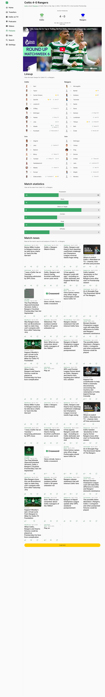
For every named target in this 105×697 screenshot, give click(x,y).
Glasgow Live (86, 270)
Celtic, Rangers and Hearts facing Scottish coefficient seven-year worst (52, 275)
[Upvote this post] (25, 266)
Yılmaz (75, 145)
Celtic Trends (47, 245)
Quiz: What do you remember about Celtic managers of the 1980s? (51, 345)
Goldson (76, 95)
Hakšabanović (37, 163)
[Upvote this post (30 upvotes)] (84, 399)
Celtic (26, 6)
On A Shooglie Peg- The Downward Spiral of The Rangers (91, 293)
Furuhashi (36, 131)
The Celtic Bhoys (66, 290)
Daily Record (27, 245)
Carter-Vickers (37, 95)
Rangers (35, 6)
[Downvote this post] (31, 266)
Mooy (35, 154)
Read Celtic (47, 320)
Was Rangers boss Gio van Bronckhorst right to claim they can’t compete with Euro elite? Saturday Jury (32, 327)
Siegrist (35, 141)
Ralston (35, 150)
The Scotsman (47, 270)
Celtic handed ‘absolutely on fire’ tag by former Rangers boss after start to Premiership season (91, 277)
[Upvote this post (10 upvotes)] (45, 316)
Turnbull (35, 159)
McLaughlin (76, 86)
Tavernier (76, 99)
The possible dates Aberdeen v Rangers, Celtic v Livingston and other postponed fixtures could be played (91, 347)
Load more (62, 545)
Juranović (36, 104)
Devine (75, 154)
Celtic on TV (86, 255)
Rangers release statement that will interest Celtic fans (71, 324)
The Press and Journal (87, 320)
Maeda (35, 167)
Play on (47, 371)
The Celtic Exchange (26, 300)
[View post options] (40, 245)
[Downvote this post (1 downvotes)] (70, 285)
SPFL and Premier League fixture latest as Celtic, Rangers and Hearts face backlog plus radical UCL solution (72, 374)
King (74, 150)
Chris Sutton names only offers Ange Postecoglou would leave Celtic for (71, 296)
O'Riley (35, 108)
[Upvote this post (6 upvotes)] (64, 336)
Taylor (35, 91)
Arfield (75, 159)
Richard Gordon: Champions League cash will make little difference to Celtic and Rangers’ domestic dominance (91, 328)
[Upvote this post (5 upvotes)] (64, 316)
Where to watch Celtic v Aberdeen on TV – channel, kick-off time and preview (91, 260)
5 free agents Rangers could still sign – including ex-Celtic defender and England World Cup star (72, 277)
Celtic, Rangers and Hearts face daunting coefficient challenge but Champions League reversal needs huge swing (72, 252)
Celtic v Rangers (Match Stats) (50, 248)
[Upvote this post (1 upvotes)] (84, 266)
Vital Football (27, 270)
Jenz (34, 145)
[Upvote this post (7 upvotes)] (25, 363)
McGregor (36, 113)
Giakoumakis (37, 176)
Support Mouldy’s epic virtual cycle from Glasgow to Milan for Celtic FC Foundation (31, 356)
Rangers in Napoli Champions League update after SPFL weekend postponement (71, 346)
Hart (34, 86)
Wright (75, 172)
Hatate (35, 117)
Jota (34, 122)
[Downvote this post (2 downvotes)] (51, 316)
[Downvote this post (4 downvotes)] (90, 399)
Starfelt (35, 99)
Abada (35, 126)
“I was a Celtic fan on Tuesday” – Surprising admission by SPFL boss (32, 275)
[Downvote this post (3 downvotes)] (70, 336)
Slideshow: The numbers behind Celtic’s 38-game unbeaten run (51, 325)
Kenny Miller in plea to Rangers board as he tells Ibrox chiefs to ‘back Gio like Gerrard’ (32, 251)
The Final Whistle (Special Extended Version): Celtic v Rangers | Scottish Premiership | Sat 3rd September (32, 308)
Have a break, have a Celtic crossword (52, 303)
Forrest (35, 172)
